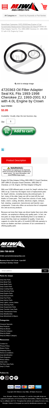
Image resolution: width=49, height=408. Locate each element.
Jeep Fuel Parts (5, 298)
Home (3, 24)
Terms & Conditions (6, 353)
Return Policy (4, 348)
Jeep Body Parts (5, 282)
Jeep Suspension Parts (8, 307)
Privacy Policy (5, 346)
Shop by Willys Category (8, 336)
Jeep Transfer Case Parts (8, 309)
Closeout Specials (6, 324)
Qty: (3, 122)
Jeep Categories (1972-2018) (16, 24)
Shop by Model (5, 333)
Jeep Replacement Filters (16, 27)
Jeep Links (3, 362)
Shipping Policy (5, 350)
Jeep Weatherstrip (6, 314)
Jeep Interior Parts (6, 300)
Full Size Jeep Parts (7, 364)
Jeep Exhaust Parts (6, 296)
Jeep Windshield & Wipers (9, 316)
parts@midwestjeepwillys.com (15, 256)
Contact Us (4, 344)
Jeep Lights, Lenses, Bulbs (9, 302)
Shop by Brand (5, 329)
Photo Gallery (4, 360)
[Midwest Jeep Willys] (24, 7)
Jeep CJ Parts (5, 366)
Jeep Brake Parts (6, 284)
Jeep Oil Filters (31, 27)
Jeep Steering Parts (6, 305)
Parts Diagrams (5, 357)
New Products (5, 326)
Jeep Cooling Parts (6, 289)
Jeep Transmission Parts (8, 312)
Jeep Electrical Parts (7, 291)
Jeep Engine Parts (6, 293)
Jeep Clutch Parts (6, 286)
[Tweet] (2, 150)
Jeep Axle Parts (5, 280)
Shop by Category (6, 331)
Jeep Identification (6, 355)
